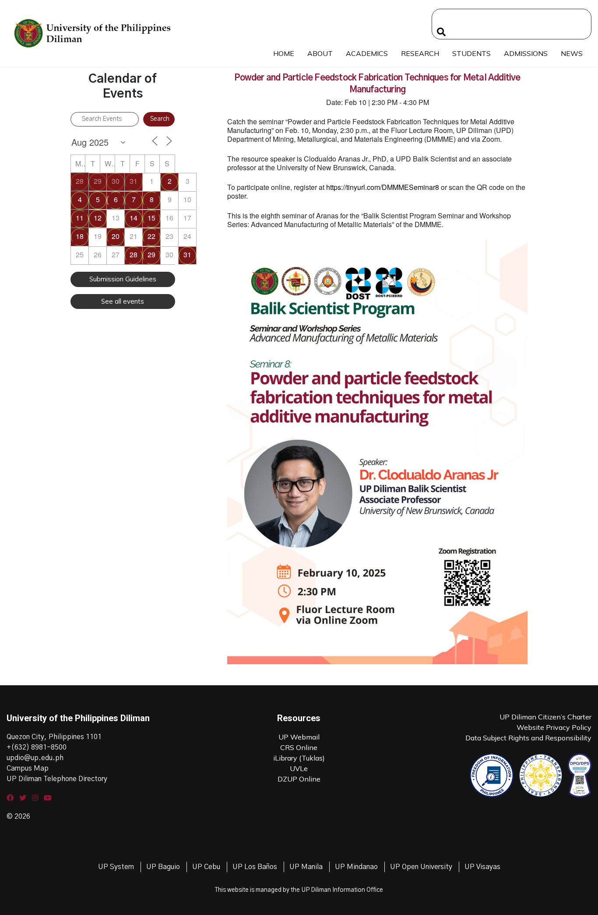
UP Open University (421, 866)
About (320, 53)
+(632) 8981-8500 (37, 747)
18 (80, 236)
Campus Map (28, 768)
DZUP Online (299, 779)
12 (98, 218)
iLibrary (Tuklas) (299, 758)
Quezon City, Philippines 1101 (54, 736)
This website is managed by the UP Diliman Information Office (299, 890)
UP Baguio (163, 866)
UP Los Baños (254, 866)
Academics (367, 53)
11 (80, 218)
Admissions (526, 53)
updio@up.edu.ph (35, 757)
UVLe (299, 768)
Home (283, 53)
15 (151, 218)
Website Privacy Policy (554, 727)
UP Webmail (299, 737)
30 (116, 181)
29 (98, 181)
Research (420, 53)
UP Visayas (482, 866)
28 (80, 181)
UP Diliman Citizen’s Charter (545, 716)
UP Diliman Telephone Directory (57, 778)
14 (133, 218)
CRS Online (298, 747)
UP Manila (306, 866)
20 (116, 236)
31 (133, 181)
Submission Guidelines (122, 279)
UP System (116, 866)
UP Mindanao (356, 866)
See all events (122, 301)
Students (471, 53)
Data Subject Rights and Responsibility (528, 737)
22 (151, 236)
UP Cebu (206, 866)
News (572, 53)
